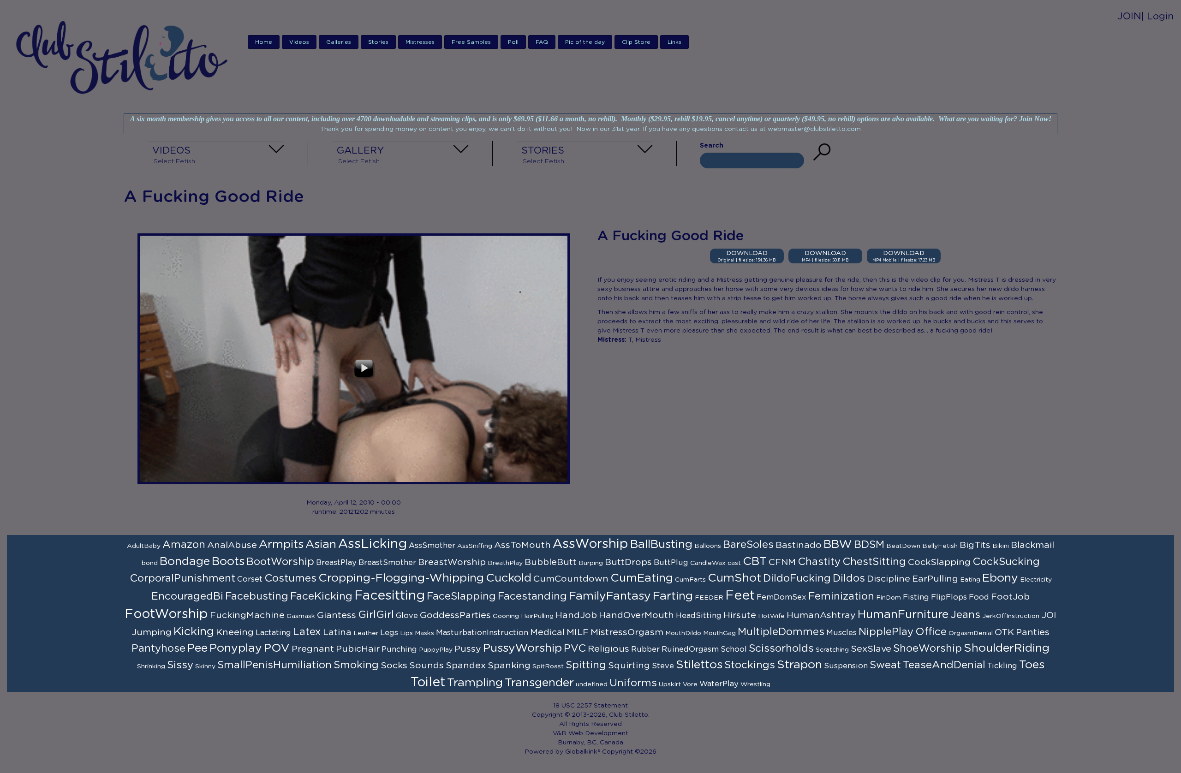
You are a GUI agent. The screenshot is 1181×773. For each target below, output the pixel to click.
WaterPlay (719, 684)
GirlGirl (376, 615)
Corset (249, 579)
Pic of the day (585, 42)
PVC (575, 648)
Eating (970, 580)
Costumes (290, 578)
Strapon (799, 665)
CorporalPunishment (182, 578)
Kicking (193, 631)
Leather (365, 633)
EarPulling (935, 578)
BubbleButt (551, 562)
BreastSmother (387, 562)
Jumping (151, 632)
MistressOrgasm (626, 632)
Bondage (185, 561)
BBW (837, 544)
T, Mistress (644, 340)
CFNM (782, 562)
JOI (1048, 615)
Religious (608, 649)
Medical (547, 632)
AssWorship (590, 544)
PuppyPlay (436, 650)
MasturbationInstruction (482, 632)
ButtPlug (671, 562)
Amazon (183, 545)
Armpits (281, 544)
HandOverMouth (636, 615)
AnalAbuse (232, 545)
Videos (299, 42)
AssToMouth (522, 545)
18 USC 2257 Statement (590, 705)
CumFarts (690, 580)
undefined (592, 684)
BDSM (869, 545)
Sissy (180, 665)
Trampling (475, 683)
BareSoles (748, 545)
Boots (228, 561)
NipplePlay (886, 632)
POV (277, 648)
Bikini (1000, 546)
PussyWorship (522, 648)
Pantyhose (158, 648)
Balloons (707, 546)
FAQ (542, 42)
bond (150, 563)
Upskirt (670, 684)
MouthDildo (683, 633)
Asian (320, 544)
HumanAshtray (821, 615)
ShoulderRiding (1007, 648)
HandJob (576, 615)
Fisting (916, 597)
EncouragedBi (187, 596)
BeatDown (903, 546)
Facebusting (256, 596)
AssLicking (372, 544)
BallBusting (661, 544)
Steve (663, 666)
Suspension (846, 666)
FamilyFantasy (610, 596)
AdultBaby (144, 546)
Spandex (466, 665)
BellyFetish (940, 546)
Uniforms (633, 683)
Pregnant (313, 649)
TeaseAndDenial (944, 665)
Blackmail (1032, 545)
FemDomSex (781, 597)
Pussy (467, 649)
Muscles (841, 632)
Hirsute (739, 615)
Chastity (819, 562)
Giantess (336, 615)
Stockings (749, 665)
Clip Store (636, 42)
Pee (197, 648)
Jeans (965, 615)
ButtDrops (628, 562)
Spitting (586, 665)
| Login (1157, 16)
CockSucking (1006, 562)
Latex (307, 632)
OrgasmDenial (970, 633)
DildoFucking (797, 578)
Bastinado (798, 545)
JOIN (1129, 16)
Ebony (1000, 578)
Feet (740, 595)
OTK (1004, 632)
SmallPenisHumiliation (274, 665)
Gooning (506, 616)
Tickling (1002, 666)
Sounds (426, 665)
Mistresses (420, 42)
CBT (755, 561)
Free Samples (471, 42)
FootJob (1010, 596)
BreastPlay (336, 562)
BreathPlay (505, 563)
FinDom (888, 598)
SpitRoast (548, 666)
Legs (389, 632)
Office (931, 632)
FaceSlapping (461, 596)
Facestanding (532, 596)
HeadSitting (699, 615)
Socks (394, 665)
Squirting (629, 665)
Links (674, 42)
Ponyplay (235, 648)
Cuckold (508, 578)
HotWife (771, 616)
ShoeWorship (927, 648)
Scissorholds (781, 648)
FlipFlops (949, 597)
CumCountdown (570, 578)
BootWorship (280, 562)
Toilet (428, 682)
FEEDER (709, 598)
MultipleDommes (781, 632)
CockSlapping (939, 562)
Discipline (888, 578)
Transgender (539, 683)
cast (734, 563)
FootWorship (166, 614)
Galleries (338, 42)
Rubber (645, 649)
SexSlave (871, 649)
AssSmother (432, 545)
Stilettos (699, 665)
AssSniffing (474, 546)
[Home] (124, 56)
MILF (578, 632)
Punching (399, 649)
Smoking (356, 665)
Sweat (885, 665)
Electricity (1036, 580)
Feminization (841, 596)
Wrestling (755, 684)
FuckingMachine (247, 615)
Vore (690, 684)
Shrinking (151, 666)
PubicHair (358, 649)
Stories (378, 42)
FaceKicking (321, 596)
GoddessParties (455, 615)
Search (711, 146)
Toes (1031, 665)
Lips (406, 633)
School (734, 649)
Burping (591, 563)
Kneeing (235, 632)
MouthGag (719, 633)
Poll (513, 42)
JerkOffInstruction (1010, 616)
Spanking (509, 665)
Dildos (849, 578)
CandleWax (708, 563)
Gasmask (300, 616)
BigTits (975, 545)
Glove (407, 615)
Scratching (832, 650)
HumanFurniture (903, 614)
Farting (673, 596)
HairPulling (537, 616)
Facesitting (389, 595)
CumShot (734, 578)
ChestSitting (874, 562)
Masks (424, 633)
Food (979, 597)
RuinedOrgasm (690, 649)
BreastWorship (452, 562)
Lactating (273, 632)
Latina (337, 632)
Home (263, 42)
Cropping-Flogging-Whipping (401, 578)
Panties (1033, 632)
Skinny (205, 666)
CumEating (641, 578)
